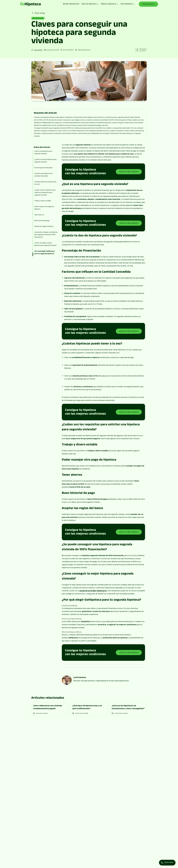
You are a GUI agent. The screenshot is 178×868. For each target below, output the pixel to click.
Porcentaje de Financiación (43, 168)
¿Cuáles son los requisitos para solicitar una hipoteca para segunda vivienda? (45, 193)
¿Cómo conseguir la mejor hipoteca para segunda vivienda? (45, 244)
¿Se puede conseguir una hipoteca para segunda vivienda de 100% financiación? (45, 235)
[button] (45, 200)
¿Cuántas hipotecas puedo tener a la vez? (45, 183)
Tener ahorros (39, 215)
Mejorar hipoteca (108, 4)
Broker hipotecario (71, 4)
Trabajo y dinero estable (42, 201)
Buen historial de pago (42, 220)
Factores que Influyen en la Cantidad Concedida (43, 175)
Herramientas (126, 4)
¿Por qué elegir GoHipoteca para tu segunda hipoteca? (44, 252)
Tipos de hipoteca (89, 4)
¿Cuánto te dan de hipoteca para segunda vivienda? (45, 161)
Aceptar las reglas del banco (43, 226)
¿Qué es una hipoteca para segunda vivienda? (43, 152)
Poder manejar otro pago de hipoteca (44, 208)
